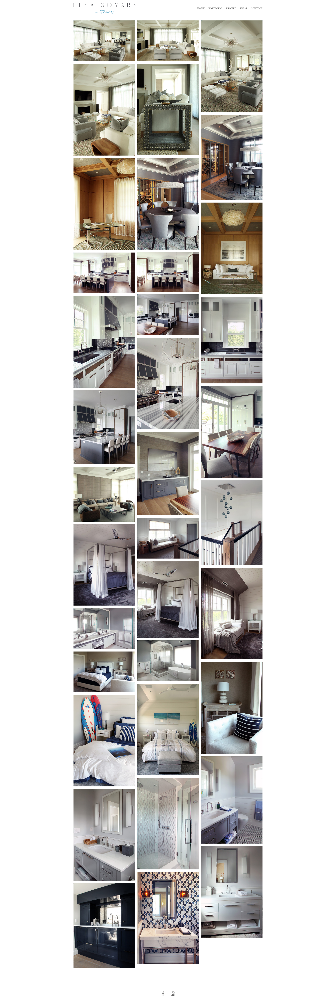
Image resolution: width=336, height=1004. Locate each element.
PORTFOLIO (215, 8)
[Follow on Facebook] (163, 993)
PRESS (243, 8)
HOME (201, 8)
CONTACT (256, 8)
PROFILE (231, 8)
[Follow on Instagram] (173, 993)
